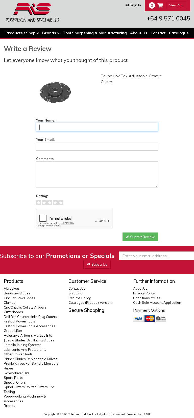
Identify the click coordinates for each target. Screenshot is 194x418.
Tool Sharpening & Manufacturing (95, 33)
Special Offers (15, 382)
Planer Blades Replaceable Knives (30, 359)
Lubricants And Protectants (25, 349)
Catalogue (179, 33)
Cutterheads (13, 312)
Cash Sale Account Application (157, 302)
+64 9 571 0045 (168, 18)
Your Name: (45, 120)
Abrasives (12, 288)
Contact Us (76, 288)
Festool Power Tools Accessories (29, 326)
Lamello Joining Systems (22, 345)
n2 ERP (146, 414)
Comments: (45, 159)
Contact (158, 33)
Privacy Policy (144, 293)
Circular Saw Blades (19, 298)
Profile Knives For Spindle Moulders (31, 363)
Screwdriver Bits (17, 373)
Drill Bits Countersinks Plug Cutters (30, 317)
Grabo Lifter (13, 331)
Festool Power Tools (19, 321)
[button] (133, 5)
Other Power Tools (18, 354)
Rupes (9, 368)
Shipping (75, 293)
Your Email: (45, 139)
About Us (138, 33)
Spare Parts (13, 378)
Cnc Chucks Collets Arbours (25, 307)
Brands (49, 33)
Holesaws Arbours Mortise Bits (28, 335)
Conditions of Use (146, 298)
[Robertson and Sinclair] (32, 12)
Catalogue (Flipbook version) (90, 302)
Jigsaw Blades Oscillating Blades (29, 340)
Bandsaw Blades (17, 293)
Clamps (9, 302)
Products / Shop (21, 33)
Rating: (42, 196)
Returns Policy (79, 298)
